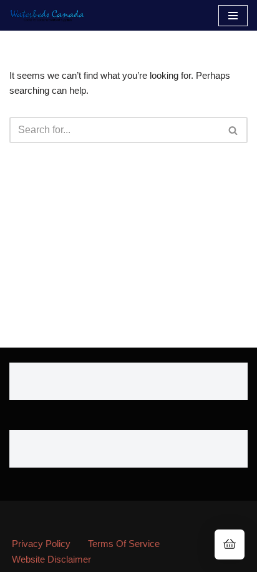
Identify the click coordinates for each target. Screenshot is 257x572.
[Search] (234, 130)
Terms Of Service (124, 543)
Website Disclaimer (51, 559)
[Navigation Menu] (233, 15)
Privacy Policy (41, 543)
